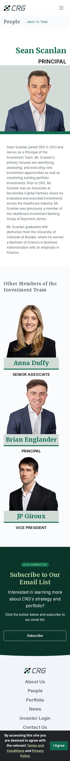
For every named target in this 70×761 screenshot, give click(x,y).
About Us (35, 681)
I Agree (59, 745)
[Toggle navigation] (61, 7)
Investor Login (35, 718)
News (35, 709)
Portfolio (35, 700)
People (35, 690)
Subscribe (35, 636)
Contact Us (35, 727)
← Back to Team (35, 22)
